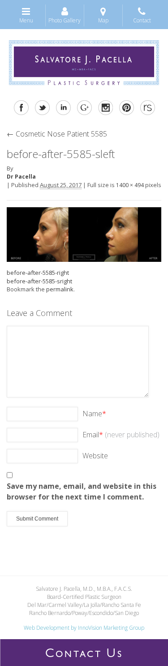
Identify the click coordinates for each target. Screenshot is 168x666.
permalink (59, 289)
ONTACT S (84, 655)
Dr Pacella (21, 176)
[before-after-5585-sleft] (84, 233)
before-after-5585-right (38, 273)
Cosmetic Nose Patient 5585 (57, 134)
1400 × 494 (130, 185)
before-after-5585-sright (39, 281)
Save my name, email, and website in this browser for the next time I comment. (81, 491)
